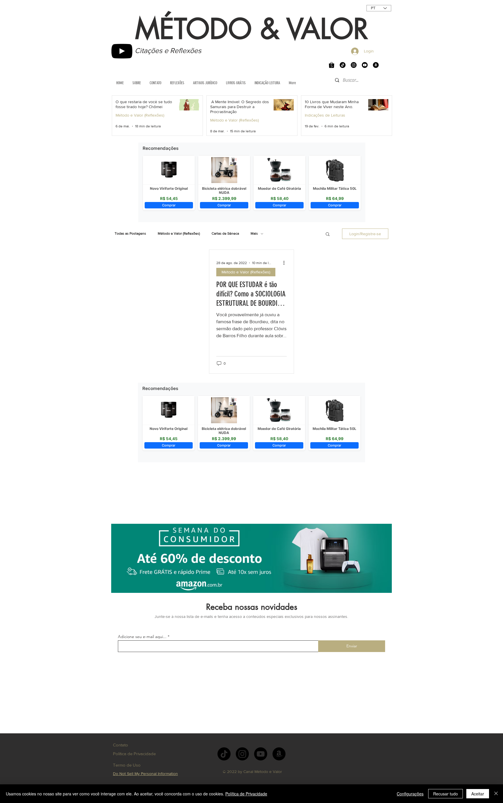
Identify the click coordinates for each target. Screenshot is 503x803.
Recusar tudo (445, 794)
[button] (327, 234)
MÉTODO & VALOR (251, 29)
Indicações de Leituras (325, 115)
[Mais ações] (285, 262)
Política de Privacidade (246, 794)
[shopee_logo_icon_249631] (331, 65)
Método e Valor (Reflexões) (140, 115)
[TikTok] (343, 65)
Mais (254, 233)
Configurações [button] (410, 794)
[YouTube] (122, 51)
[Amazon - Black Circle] (376, 65)
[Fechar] (496, 793)
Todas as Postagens (130, 233)
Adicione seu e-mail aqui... (142, 637)
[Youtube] (365, 65)
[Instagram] (354, 65)
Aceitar (477, 794)
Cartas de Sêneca (225, 233)
